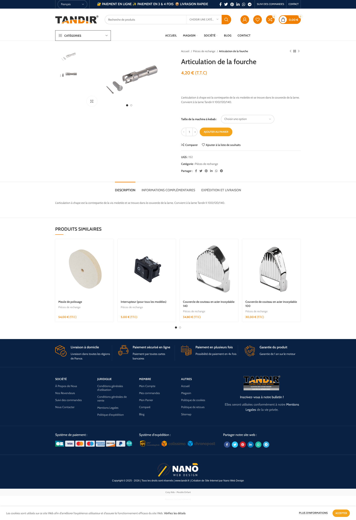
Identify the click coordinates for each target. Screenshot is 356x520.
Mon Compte (147, 386)
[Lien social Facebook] (220, 4)
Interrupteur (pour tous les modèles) (143, 302)
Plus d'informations (313, 512)
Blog (141, 414)
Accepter (341, 513)
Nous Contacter (64, 407)
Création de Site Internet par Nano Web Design (217, 480)
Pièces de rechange (204, 51)
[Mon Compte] (244, 19)
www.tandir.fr (182, 480)
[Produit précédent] (290, 51)
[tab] (125, 188)
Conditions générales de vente (112, 398)
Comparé (144, 407)
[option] (68, 56)
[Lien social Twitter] (226, 4)
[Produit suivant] (299, 51)
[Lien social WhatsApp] (244, 4)
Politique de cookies (193, 400)
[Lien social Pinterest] (232, 4)
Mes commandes (149, 393)
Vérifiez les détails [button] (175, 513)
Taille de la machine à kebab (198, 119)
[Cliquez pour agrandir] (92, 101)
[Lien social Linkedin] (238, 4)
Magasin (186, 393)
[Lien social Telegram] (250, 4)
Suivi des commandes (68, 400)
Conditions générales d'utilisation (110, 388)
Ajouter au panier (216, 131)
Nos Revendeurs (65, 393)
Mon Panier (146, 400)
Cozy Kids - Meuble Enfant (178, 492)
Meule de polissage (70, 302)
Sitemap (186, 414)
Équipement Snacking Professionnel (178, 499)
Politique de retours (193, 407)
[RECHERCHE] (226, 19)
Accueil (185, 51)
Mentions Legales (107, 408)
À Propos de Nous (66, 386)
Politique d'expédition (110, 415)
